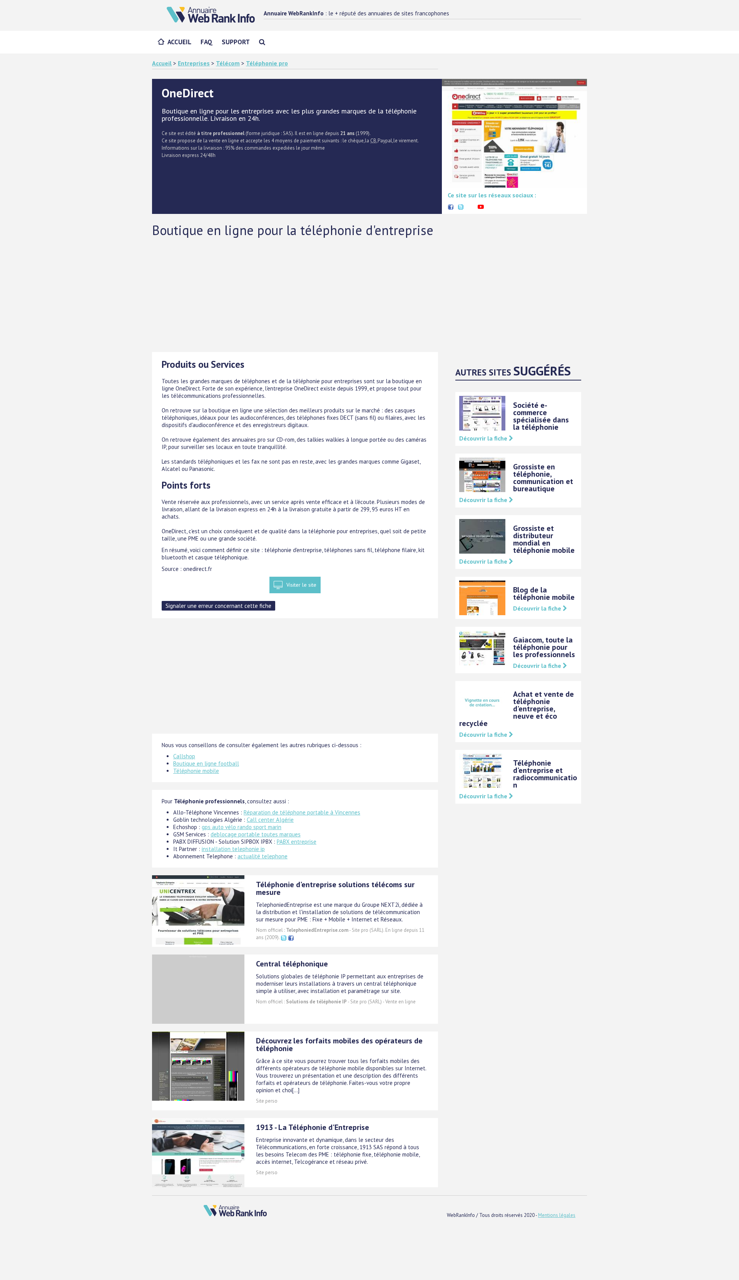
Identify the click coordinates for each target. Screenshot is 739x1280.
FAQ (206, 42)
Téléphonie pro (267, 63)
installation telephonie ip (233, 849)
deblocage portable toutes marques (256, 834)
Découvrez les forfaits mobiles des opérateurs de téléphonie (339, 1044)
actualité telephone (262, 856)
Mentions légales (556, 1215)
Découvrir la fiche (484, 438)
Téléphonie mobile (196, 770)
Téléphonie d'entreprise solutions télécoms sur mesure (335, 888)
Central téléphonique (292, 964)
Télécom (228, 63)
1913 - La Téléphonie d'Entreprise (312, 1127)
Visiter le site (301, 584)
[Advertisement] (369, 294)
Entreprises (194, 63)
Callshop (184, 756)
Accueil (179, 42)
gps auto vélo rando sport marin (241, 827)
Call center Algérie (270, 819)
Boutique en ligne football (206, 763)
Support (236, 42)
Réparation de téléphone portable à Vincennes (302, 812)
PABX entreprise (296, 841)
